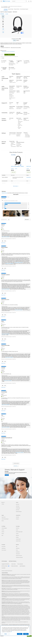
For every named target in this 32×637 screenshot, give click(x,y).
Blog (16, 546)
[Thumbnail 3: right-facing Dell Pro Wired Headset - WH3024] (3, 21)
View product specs (29, 177)
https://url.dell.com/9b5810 (5, 236)
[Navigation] (1, 1)
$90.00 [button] (1, 635)
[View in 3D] (3, 29)
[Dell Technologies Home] (6, 1)
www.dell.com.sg (13, 575)
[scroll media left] (2, 213)
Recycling (17, 537)
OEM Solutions (3, 548)
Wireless (17, 40)
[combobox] (19, 1)
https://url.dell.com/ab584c (9, 263)
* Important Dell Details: (5, 572)
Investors (17, 533)
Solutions (3, 531)
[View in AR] (3, 32)
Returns (3, 520)
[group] (17, 25)
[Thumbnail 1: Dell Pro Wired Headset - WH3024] (3, 16)
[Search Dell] (26, 1)
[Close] (28, 626)
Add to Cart (9, 54)
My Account (17, 504)
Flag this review (3, 242)
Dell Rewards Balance (19, 511)
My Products (17, 509)
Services (3, 533)
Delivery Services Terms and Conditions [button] (16, 47)
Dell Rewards (17, 548)
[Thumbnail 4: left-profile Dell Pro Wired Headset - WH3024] (3, 24)
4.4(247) (16, 168)
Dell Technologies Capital (19, 531)
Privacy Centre (18, 553)
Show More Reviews (16, 463)
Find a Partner (3, 546)
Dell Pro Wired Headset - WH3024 (17, 166)
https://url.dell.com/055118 (19, 262)
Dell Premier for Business (12, 561)
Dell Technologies (4, 561)
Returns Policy (9, 588)
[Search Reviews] (8, 219)
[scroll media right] (30, 213)
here (19, 620)
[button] (29, 1)
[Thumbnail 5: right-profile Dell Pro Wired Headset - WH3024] (3, 26)
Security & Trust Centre (19, 555)
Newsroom (17, 535)
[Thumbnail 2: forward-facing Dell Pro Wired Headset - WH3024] (3, 19)
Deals (2, 535)
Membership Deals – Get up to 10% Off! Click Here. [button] (8, 51)
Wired (14, 40)
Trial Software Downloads (19, 557)
